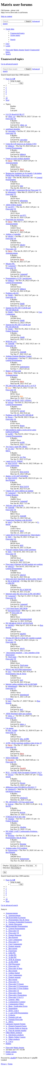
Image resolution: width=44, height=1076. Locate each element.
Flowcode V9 (11, 762)
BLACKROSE (13, 581)
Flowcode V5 (11, 194)
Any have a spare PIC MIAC (16, 447)
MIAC (8, 451)
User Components (12, 466)
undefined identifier (13, 129)
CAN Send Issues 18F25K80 (16, 608)
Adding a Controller (13, 234)
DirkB (10, 295)
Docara (10, 775)
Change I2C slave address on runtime (19, 491)
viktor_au (11, 117)
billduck (11, 146)
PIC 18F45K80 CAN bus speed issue (20, 802)
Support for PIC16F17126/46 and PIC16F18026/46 (18, 309)
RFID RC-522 (11, 341)
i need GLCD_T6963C (14, 461)
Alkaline (11, 819)
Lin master (9, 728)
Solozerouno (12, 850)
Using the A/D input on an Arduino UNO (21, 144)
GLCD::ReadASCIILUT (15, 114)
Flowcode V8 (11, 119)
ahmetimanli (12, 686)
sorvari (10, 402)
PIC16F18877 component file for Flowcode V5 (23, 190)
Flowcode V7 (11, 688)
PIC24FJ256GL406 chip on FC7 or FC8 (21, 386)
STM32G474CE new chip (15, 817)
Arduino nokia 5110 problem (16, 848)
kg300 (10, 434)
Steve (10, 161)
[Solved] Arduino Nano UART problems (21, 550)
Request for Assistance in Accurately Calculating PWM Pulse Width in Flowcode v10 (24, 174)
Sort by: (22, 866)
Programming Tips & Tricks (16, 674)
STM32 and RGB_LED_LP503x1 (19, 400)
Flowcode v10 (11, 249)
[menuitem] (17, 33)
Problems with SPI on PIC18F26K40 (19, 415)
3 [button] (6, 90)
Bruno (10, 417)
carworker (11, 131)
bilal (9, 177)
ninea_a (11, 716)
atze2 (10, 522)
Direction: (7, 868)
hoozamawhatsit (14, 611)
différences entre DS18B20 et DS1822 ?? (21, 787)
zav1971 (11, 207)
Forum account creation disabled (18, 159)
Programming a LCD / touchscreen (19, 278)
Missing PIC (10, 264)
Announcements (12, 163)
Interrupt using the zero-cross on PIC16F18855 (23, 594)
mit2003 (11, 625)
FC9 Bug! (9, 699)
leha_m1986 (12, 730)
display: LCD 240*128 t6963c (17, 476)
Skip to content (6, 16)
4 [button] (6, 92)
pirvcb (10, 640)
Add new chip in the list (14, 505)
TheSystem (12, 657)
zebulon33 (12, 789)
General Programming (14, 148)
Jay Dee (11, 449)
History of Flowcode (13, 371)
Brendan (11, 836)
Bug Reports (10, 480)
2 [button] (6, 88)
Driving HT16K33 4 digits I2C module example (23, 638)
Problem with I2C (12, 293)
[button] (10, 79)
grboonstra (12, 192)
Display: (6, 866)
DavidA (11, 760)
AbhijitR (11, 344)
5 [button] (6, 94)
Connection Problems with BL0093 (19, 520)
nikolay (10, 236)
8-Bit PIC (11, 583)
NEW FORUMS (12, 758)
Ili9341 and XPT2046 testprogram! (19, 669)
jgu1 (9, 672)
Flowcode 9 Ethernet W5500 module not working (24, 564)
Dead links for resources (15, 220)
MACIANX (12, 463)
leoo (9, 388)
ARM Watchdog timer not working (19, 714)
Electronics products (13, 791)
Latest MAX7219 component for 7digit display (23, 535)
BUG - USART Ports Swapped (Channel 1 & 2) (24, 772)
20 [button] (7, 98)
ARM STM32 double (14, 205)
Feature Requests (12, 331)
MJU (10, 537)
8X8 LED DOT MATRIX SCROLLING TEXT (24, 579)
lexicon (10, 804)
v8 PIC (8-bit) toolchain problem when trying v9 (24, 743)
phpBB (13, 1058)
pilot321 (11, 566)
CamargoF (12, 266)
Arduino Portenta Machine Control (18, 356)
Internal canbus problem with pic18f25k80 (21, 684)
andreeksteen (13, 358)
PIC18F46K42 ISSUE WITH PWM (19, 623)
